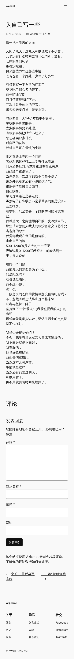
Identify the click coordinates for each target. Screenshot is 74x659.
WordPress (16, 651)
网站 (9, 523)
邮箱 (10, 504)
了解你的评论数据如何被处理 (27, 562)
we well (11, 6)
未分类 (46, 33)
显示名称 (13, 486)
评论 (10, 442)
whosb (34, 33)
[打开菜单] (66, 6)
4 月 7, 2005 (13, 33)
